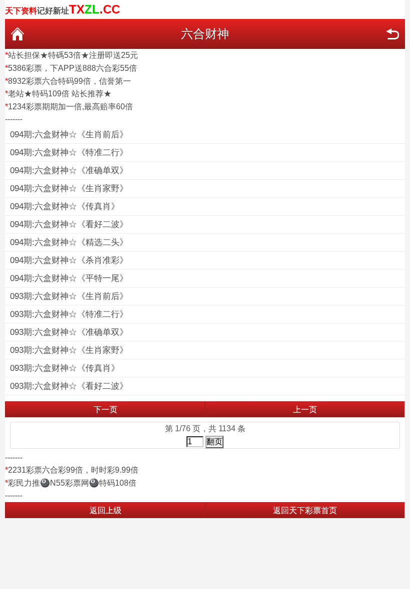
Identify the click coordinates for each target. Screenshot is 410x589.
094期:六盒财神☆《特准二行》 (69, 152)
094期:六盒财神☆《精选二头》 (69, 242)
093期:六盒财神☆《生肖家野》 (69, 350)
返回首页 (17, 33)
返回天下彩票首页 (305, 510)
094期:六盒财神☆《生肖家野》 (69, 188)
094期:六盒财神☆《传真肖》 (65, 206)
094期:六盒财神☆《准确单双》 (69, 170)
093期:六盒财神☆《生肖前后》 (69, 296)
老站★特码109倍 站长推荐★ (60, 93)
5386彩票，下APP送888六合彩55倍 (72, 68)
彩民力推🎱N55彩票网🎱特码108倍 (72, 483)
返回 (392, 33)
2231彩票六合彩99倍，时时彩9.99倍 (73, 470)
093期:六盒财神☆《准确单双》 (69, 332)
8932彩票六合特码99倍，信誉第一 (69, 81)
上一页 (305, 409)
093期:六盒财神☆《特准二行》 (69, 314)
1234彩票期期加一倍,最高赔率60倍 (70, 106)
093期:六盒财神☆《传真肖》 (65, 368)
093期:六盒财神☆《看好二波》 (69, 386)
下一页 (106, 409)
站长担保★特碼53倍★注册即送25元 (73, 55)
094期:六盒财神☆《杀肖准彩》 (69, 260)
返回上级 (106, 510)
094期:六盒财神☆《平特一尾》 (69, 278)
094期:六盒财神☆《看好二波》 (69, 224)
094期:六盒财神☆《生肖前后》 (69, 134)
